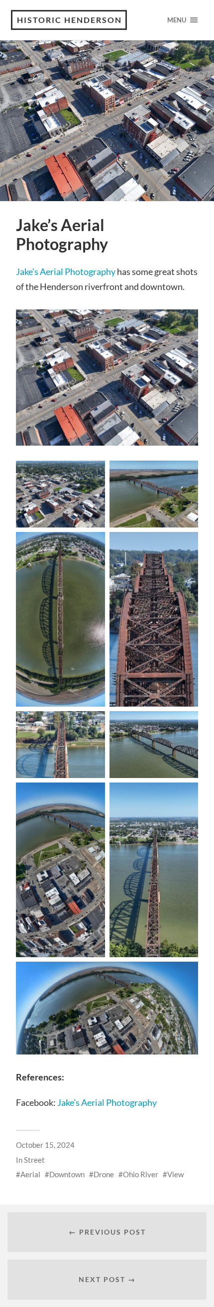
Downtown (67, 1174)
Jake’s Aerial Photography (65, 271)
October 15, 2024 (45, 1144)
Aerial (30, 1174)
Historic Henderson (69, 19)
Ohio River (140, 1174)
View (175, 1174)
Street (34, 1159)
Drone (104, 1174)
